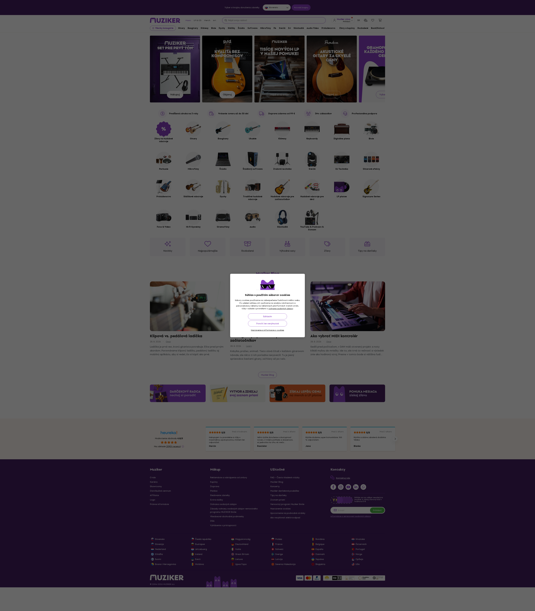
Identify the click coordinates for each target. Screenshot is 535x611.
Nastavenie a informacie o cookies (267, 330)
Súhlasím (267, 316)
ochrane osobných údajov (280, 308)
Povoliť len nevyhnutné (267, 323)
